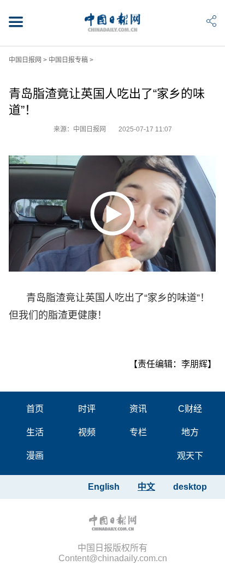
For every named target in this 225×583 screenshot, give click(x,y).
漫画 (35, 455)
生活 (35, 432)
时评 (87, 408)
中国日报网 (25, 60)
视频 (87, 432)
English (104, 486)
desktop (190, 486)
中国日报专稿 (68, 60)
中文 (146, 486)
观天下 (190, 455)
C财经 (190, 408)
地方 (190, 432)
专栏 (138, 432)
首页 (35, 408)
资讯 (138, 408)
